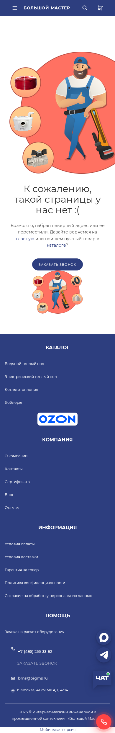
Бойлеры (13, 402)
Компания (57, 440)
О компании (16, 456)
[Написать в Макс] (103, 637)
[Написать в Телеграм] (103, 655)
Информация (57, 527)
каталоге (56, 245)
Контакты (14, 469)
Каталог (57, 347)
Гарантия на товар (22, 570)
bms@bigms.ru (33, 678)
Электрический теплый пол (31, 376)
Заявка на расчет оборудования (34, 632)
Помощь (57, 615)
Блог (9, 494)
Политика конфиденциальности (35, 583)
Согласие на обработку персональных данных (48, 596)
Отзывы (12, 507)
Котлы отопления (21, 389)
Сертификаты (17, 482)
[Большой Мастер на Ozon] (57, 419)
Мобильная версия (57, 729)
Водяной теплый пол (24, 364)
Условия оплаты (20, 544)
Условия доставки (21, 557)
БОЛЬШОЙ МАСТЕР (47, 8)
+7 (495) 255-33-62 (35, 651)
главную (25, 238)
